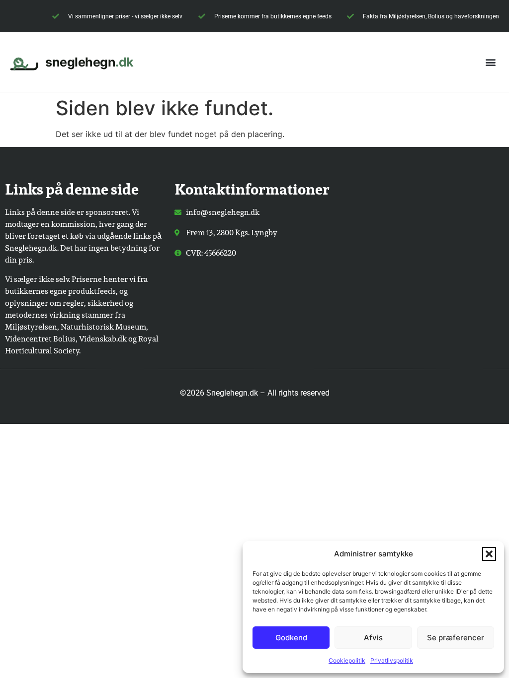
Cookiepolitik (347, 660)
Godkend (291, 637)
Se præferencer (455, 637)
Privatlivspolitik (391, 660)
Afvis (373, 637)
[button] (489, 554)
